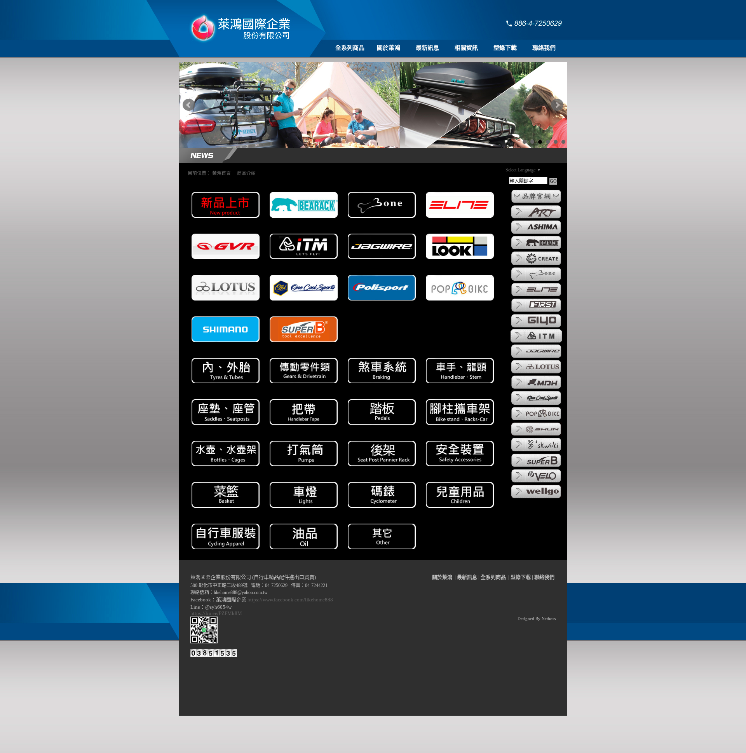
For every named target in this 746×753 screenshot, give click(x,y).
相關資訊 (466, 48)
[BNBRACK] (536, 249)
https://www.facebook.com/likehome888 (290, 600)
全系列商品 (349, 48)
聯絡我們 (544, 48)
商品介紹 (246, 173)
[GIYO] (536, 327)
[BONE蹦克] (536, 280)
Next (557, 105)
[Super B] (536, 466)
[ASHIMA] (536, 233)
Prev (189, 105)
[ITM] (536, 341)
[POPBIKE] (536, 420)
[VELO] (536, 482)
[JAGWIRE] (536, 357)
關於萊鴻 (388, 48)
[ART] (536, 217)
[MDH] (536, 388)
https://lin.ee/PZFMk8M (217, 613)
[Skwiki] (536, 451)
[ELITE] (536, 296)
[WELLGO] (536, 497)
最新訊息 (427, 48)
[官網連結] (536, 202)
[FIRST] (536, 311)
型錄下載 (505, 48)
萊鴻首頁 (221, 173)
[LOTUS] (536, 373)
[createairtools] (536, 264)
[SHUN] (536, 435)
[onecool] (536, 404)
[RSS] (551, 747)
